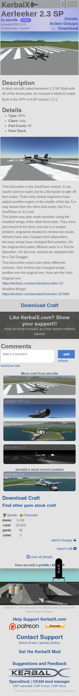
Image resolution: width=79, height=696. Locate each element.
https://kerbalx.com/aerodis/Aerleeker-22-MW (35, 294)
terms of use (28, 643)
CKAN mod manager (51, 681)
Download (68, 28)
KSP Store (59, 686)
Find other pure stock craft (29, 505)
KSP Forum (42, 686)
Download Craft (39, 305)
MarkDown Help (10, 365)
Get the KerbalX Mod (39, 651)
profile (44, 565)
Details (71, 19)
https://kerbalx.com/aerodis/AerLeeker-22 (32, 283)
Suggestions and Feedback (39, 663)
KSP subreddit (22, 686)
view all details (41, 557)
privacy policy (50, 643)
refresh (63, 361)
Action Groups (64, 23)
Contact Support (39, 636)
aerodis (12, 19)
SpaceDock (19, 681)
